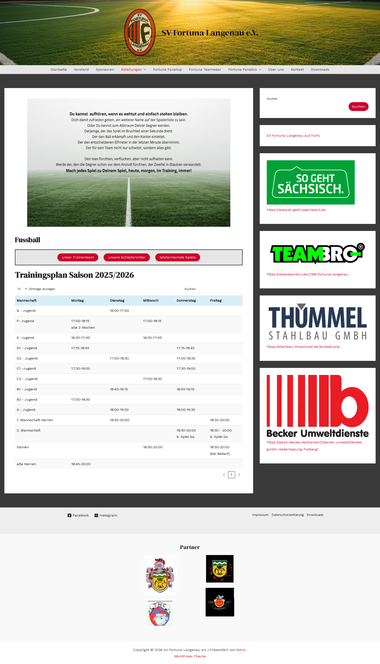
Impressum (260, 514)
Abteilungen (131, 69)
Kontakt (297, 69)
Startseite (59, 69)
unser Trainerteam (78, 257)
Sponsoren (105, 69)
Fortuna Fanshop (167, 69)
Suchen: (190, 289)
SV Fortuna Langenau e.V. (210, 32)
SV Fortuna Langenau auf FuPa (293, 135)
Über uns (276, 69)
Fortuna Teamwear (205, 69)
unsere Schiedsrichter (127, 257)
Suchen (272, 98)
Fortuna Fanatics (242, 69)
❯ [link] (239, 474)
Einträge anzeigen (42, 289)
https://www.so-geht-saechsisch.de (296, 210)
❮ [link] (224, 474)
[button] (144, 69)
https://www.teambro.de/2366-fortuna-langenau (307, 274)
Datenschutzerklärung (288, 514)
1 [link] (231, 474)
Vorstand (81, 69)
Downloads (320, 69)
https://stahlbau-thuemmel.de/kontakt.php (303, 347)
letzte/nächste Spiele (178, 257)
